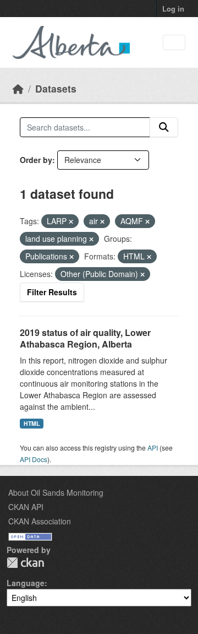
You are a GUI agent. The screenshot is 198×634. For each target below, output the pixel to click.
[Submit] (164, 127)
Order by (36, 159)
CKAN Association (39, 521)
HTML (32, 423)
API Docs (33, 459)
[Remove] (71, 221)
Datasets (55, 88)
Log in (173, 8)
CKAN (25, 562)
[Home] (18, 88)
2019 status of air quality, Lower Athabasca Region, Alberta (85, 338)
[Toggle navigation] (174, 43)
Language (26, 582)
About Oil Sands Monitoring (55, 492)
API (152, 447)
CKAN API (25, 506)
